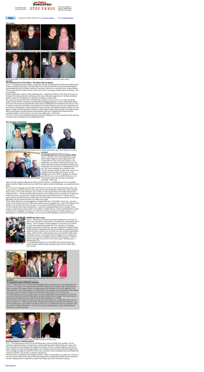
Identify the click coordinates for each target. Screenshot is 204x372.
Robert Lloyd (49, 102)
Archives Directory (48, 18)
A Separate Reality (67, 18)
